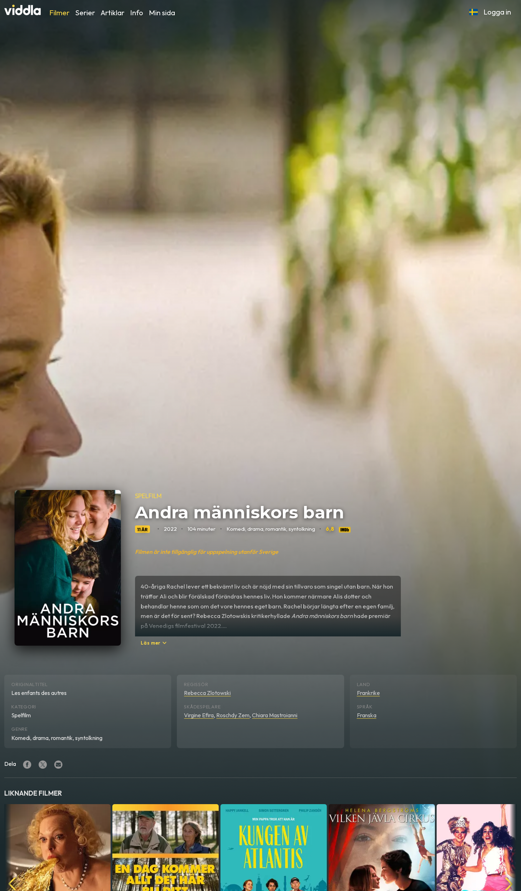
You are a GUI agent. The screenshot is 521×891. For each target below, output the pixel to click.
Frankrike (368, 692)
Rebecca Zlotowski (207, 692)
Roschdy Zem (233, 715)
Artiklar (112, 12)
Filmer (59, 12)
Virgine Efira (199, 715)
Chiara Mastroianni (274, 715)
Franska (366, 715)
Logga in (497, 11)
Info (136, 12)
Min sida (162, 12)
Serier (85, 12)
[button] (473, 12)
